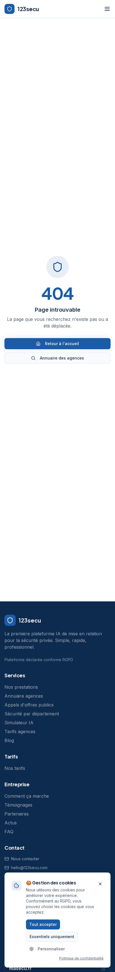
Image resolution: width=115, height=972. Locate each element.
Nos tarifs (14, 768)
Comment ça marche (26, 796)
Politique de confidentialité (81, 958)
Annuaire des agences (62, 358)
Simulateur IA (18, 722)
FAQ (8, 831)
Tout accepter (43, 924)
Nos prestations (21, 687)
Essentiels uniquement (52, 936)
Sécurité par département (31, 713)
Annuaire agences (23, 696)
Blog (9, 740)
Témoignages (18, 805)
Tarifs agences (19, 731)
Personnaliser (51, 948)
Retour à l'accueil (62, 343)
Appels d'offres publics (29, 705)
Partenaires (16, 814)
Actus (10, 822)
